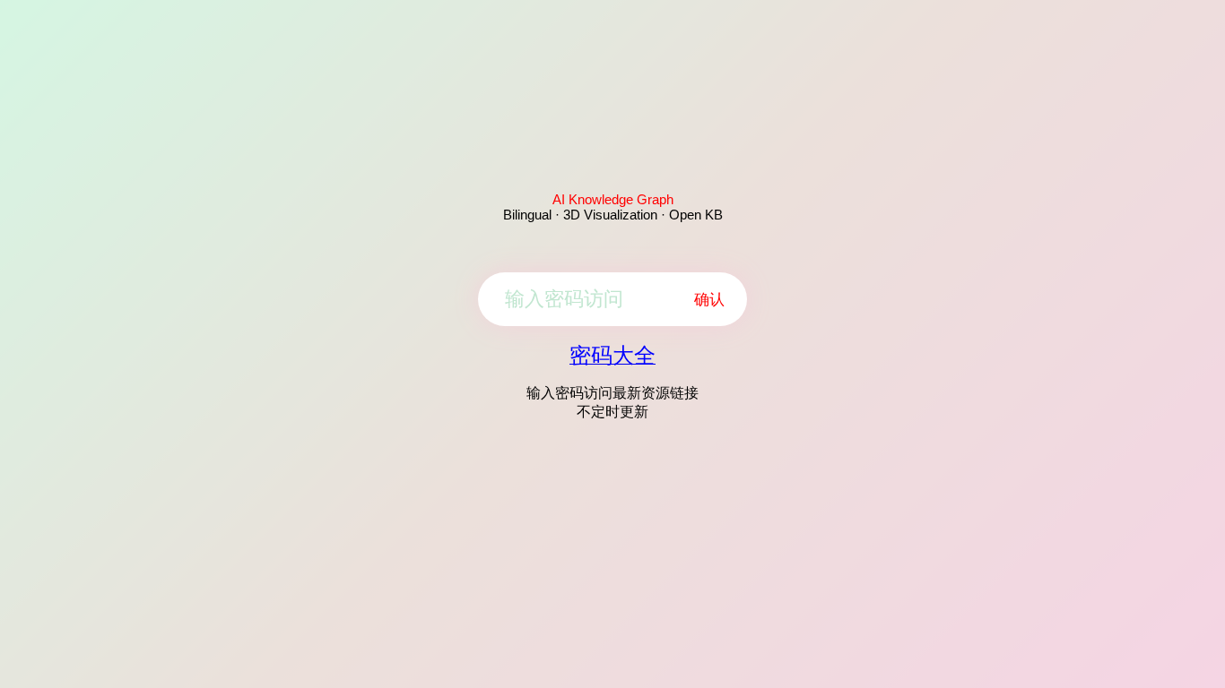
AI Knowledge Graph (612, 199)
